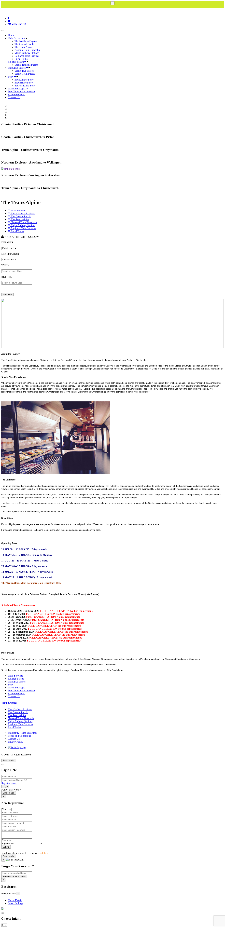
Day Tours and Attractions (21, 91)
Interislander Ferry (24, 79)
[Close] (2, 764)
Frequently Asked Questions (22, 732)
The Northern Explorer (26, 41)
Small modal (8, 760)
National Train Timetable (27, 50)
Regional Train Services (26, 56)
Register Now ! (9, 783)
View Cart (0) (18, 24)
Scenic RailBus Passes (26, 64)
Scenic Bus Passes (24, 70)
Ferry (11, 76)
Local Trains (21, 58)
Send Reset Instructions (14, 876)
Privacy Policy (15, 741)
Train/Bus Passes (17, 67)
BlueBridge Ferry (23, 82)
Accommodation (16, 94)
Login (5, 786)
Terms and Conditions (19, 735)
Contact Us (14, 97)
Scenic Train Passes (24, 73)
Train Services (15, 38)
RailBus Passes (16, 61)
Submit (6, 847)
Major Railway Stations (26, 53)
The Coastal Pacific (24, 44)
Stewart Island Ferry (25, 85)
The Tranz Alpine (23, 47)
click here (44, 853)
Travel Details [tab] (15, 900)
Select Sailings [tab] (15, 903)
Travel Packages (17, 88)
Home (11, 35)
